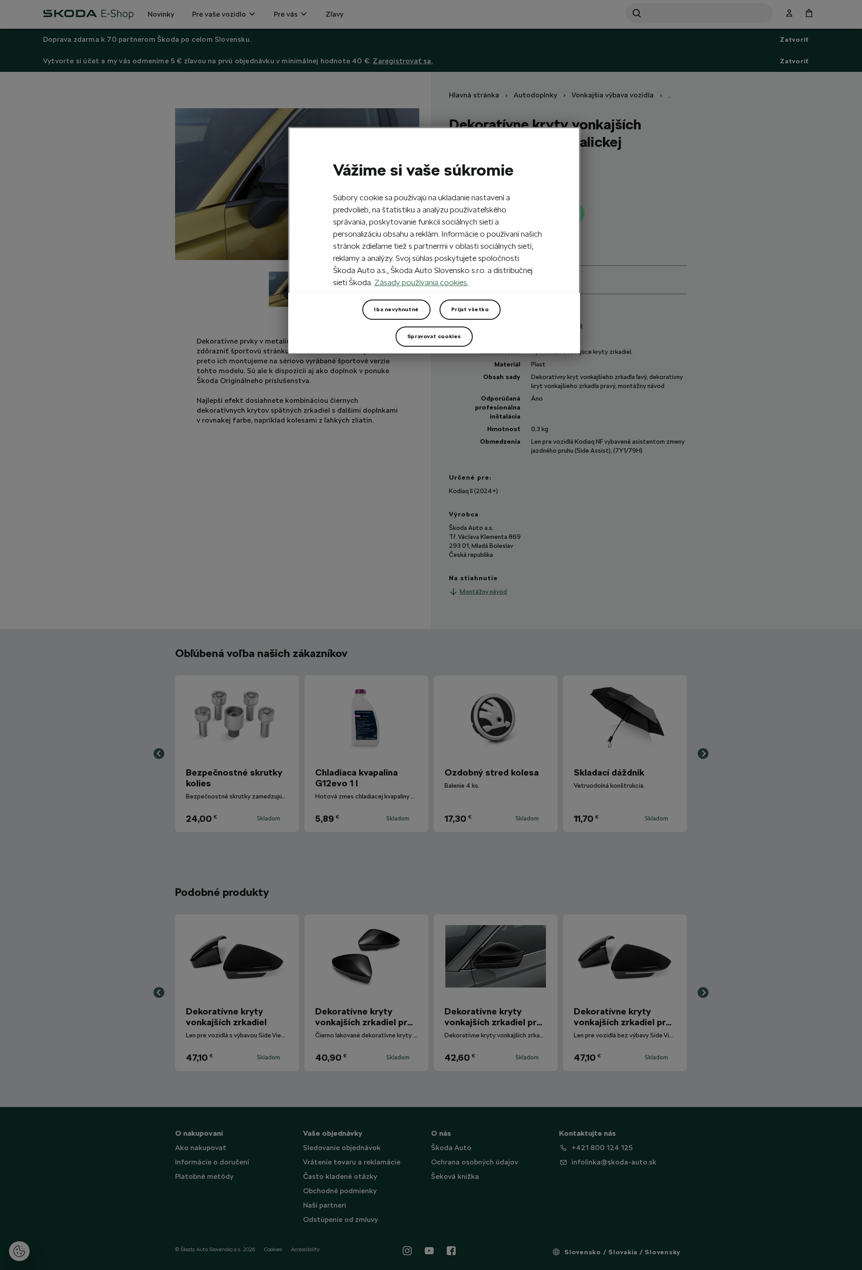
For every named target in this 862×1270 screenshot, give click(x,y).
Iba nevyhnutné (396, 309)
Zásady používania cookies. (421, 282)
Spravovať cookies (434, 336)
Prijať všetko (470, 309)
